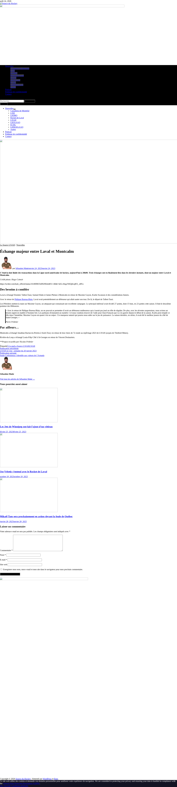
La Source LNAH (7, 245)
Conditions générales (19, 786)
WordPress (47, 779)
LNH (12, 71)
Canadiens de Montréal (19, 68)
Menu (4, 104)
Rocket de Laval (17, 75)
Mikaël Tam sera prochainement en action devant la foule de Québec (36, 516)
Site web (3, 564)
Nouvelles (9, 66)
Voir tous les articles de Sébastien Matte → (17, 379)
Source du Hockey (23, 779)
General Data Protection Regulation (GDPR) (21, 783)
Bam (56, 779)
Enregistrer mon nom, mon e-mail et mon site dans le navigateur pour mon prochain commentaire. (43, 569)
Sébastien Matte (22, 268)
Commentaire (6, 550)
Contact (8, 94)
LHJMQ (13, 73)
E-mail (3, 560)
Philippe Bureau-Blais (24, 299)
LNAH (13, 78)
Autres (13, 87)
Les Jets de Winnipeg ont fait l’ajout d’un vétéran (26, 426)
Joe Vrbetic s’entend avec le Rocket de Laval (23, 471)
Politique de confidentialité (16, 92)
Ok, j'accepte (5, 786)
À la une (10, 346)
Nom (3, 555)
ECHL (13, 82)
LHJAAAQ (15, 80)
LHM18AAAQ (16, 85)
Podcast (8, 89)
